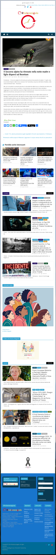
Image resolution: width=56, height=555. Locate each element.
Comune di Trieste (38, 513)
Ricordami (42, 490)
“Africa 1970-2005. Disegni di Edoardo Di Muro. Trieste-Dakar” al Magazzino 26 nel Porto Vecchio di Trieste (42, 396)
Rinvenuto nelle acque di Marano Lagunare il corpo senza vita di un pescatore (27, 139)
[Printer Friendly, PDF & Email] (10, 120)
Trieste (41, 219)
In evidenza (40, 197)
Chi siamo (23, 482)
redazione (15, 76)
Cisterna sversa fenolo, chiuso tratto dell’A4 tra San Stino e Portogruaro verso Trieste (41, 269)
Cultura (34, 367)
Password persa (42, 499)
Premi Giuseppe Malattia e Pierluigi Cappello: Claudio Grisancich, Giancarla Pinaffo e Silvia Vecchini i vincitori (41, 374)
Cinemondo (35, 411)
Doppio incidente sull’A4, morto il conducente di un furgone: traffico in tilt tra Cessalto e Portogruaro (42, 203)
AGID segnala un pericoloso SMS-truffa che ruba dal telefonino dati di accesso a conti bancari (45, 182)
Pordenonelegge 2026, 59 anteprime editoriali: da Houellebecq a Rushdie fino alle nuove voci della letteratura (42, 440)
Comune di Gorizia (38, 521)
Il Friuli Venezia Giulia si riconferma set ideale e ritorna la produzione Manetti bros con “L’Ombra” (41, 418)
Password (40, 486)
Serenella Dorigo (45, 402)
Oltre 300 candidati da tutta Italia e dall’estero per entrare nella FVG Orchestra (45, 160)
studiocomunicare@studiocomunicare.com (49, 535)
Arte (34, 389)
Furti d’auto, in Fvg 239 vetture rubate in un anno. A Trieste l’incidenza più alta (42, 225)
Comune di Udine (38, 515)
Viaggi (46, 263)
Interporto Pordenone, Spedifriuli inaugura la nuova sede (10, 159)
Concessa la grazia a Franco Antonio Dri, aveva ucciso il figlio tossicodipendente (9, 181)
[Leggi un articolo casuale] (52, 34)
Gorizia (39, 218)
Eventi (39, 367)
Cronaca (6, 69)
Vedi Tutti (50, 193)
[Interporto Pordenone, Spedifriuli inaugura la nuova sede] (10, 148)
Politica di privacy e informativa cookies (25, 485)
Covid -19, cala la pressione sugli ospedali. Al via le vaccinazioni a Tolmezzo (27, 134)
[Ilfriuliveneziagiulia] (4, 34)
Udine (45, 219)
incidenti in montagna (24, 76)
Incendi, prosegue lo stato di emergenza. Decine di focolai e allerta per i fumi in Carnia (26, 161)
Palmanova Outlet (28, 509)
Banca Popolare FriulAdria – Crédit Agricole (28, 521)
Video (49, 411)
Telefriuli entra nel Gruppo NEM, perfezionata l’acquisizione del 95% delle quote (27, 182)
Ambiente (35, 239)
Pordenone (12, 69)
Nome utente (41, 482)
